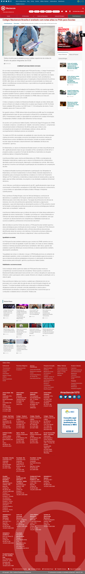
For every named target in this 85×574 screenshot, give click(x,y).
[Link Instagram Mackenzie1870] (11, 1)
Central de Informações (20, 569)
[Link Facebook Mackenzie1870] (2, 1)
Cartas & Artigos (63, 58)
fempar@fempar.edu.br (22, 548)
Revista (42, 11)
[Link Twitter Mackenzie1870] (4, 1)
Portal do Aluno (56, 11)
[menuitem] (21, 1)
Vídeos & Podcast (73, 54)
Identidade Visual (48, 569)
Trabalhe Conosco (61, 569)
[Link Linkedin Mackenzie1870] (9, 1)
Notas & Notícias (63, 54)
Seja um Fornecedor (75, 569)
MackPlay (37, 11)
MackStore (49, 11)
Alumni (31, 11)
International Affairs (78, 11)
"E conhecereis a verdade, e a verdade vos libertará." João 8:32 (64, 572)
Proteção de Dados (36, 569)
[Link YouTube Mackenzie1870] (6, 1)
